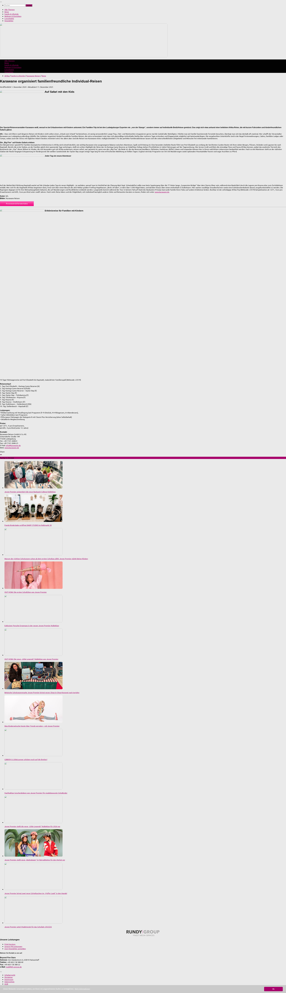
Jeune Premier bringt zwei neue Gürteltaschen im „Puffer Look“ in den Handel (35, 893)
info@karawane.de (13, 445)
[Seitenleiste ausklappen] (1, 454)
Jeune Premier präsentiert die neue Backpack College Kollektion (30, 492)
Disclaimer (8, 977)
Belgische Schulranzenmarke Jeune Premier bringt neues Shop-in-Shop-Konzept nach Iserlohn (41, 692)
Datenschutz (9, 982)
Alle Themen (9, 9)
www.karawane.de (162, 192)
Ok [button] (273, 989)
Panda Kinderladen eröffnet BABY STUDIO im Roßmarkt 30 (28, 525)
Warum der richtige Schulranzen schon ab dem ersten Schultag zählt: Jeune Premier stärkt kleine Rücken (46, 558)
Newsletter (8, 21)
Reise (6, 12)
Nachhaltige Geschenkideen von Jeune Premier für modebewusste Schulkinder (35, 793)
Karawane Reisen (33, 76)
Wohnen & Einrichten (12, 16)
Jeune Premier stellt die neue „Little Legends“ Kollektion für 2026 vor (32, 826)
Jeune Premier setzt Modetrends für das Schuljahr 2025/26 (28, 927)
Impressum (8, 979)
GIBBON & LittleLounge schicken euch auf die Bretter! (25, 759)
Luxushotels (9, 18)
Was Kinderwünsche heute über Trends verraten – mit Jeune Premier (32, 726)
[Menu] (1, 971)
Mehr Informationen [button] (82, 989)
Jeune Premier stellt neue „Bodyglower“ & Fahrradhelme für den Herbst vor (34, 860)
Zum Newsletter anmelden (15, 948)
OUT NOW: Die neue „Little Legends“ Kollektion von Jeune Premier (31, 659)
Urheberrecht (9, 975)
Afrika (6, 76)
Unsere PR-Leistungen (13, 946)
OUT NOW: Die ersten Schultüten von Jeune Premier (25, 592)
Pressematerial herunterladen (17, 203)
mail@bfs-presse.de (14, 967)
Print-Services (9, 944)
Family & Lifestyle (11, 14)
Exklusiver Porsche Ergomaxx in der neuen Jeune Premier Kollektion (31, 625)
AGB (6, 984)
